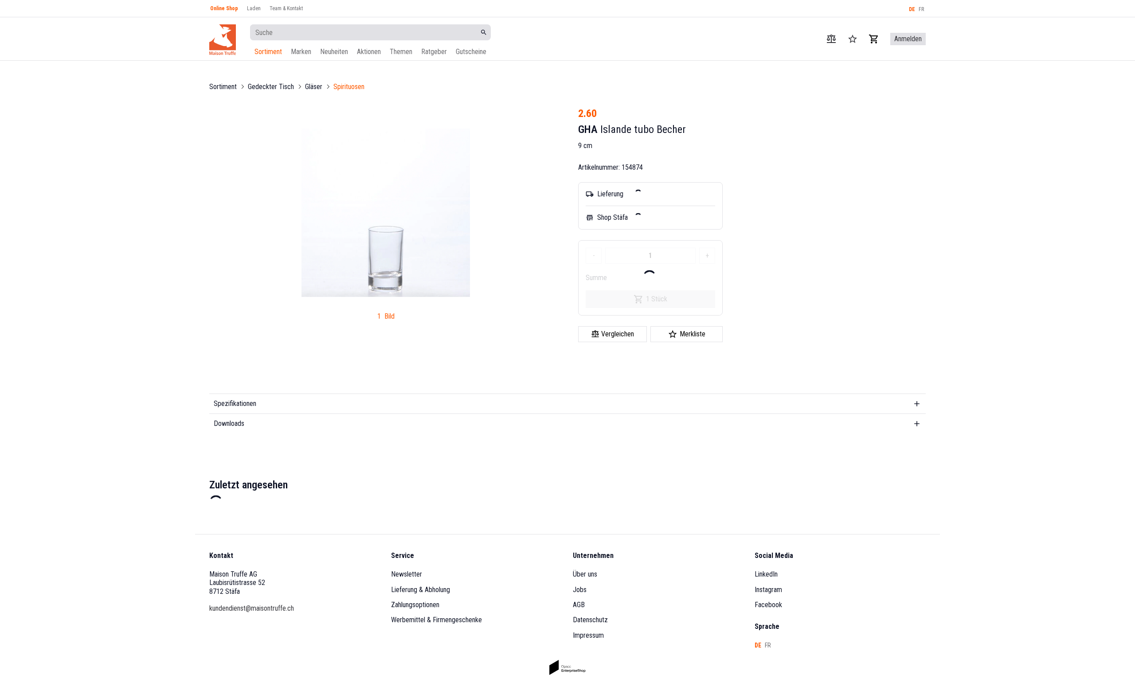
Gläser (313, 86)
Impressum (588, 635)
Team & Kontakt (286, 8)
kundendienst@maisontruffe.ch (251, 608)
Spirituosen (348, 86)
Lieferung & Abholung (420, 589)
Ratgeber (434, 51)
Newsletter (406, 574)
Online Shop (224, 8)
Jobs (580, 589)
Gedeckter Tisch (271, 86)
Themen (401, 51)
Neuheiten (334, 51)
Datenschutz (590, 620)
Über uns (585, 574)
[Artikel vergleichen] (831, 39)
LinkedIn (766, 574)
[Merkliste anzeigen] (852, 39)
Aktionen (369, 51)
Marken (301, 51)
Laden (254, 8)
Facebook (768, 605)
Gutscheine (471, 51)
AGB (579, 605)
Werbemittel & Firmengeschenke (436, 620)
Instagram (768, 589)
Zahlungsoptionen (415, 605)
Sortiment (268, 51)
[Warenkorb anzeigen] (874, 39)
